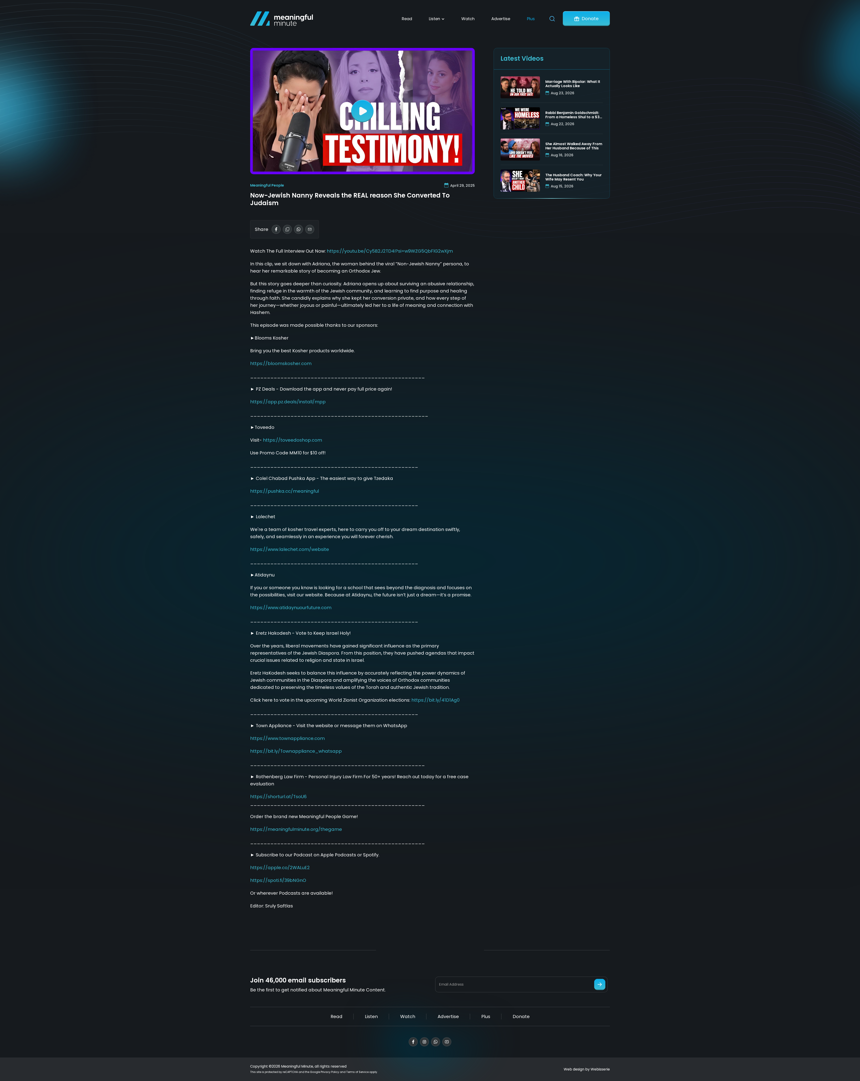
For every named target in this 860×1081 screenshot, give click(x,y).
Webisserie (600, 1069)
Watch (468, 18)
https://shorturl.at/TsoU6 (278, 796)
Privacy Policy (330, 1072)
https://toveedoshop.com (292, 440)
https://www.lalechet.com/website (289, 549)
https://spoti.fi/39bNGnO (278, 880)
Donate (590, 18)
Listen (434, 18)
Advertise (500, 18)
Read (407, 18)
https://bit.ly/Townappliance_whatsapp (296, 751)
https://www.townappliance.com (287, 738)
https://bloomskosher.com (281, 363)
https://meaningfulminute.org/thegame (296, 829)
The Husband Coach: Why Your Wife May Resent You (573, 177)
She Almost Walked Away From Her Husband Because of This (573, 146)
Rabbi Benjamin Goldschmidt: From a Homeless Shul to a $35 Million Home (573, 115)
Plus (531, 18)
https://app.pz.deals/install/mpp (288, 402)
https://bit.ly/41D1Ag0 (435, 700)
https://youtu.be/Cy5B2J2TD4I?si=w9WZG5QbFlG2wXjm (390, 251)
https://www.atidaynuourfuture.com (290, 607)
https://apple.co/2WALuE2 (280, 867)
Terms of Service (357, 1072)
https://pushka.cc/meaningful (284, 491)
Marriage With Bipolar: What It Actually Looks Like (572, 84)
